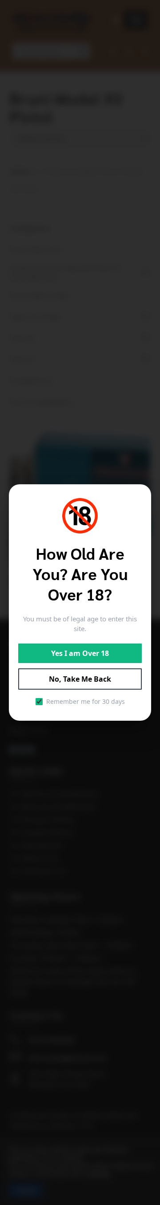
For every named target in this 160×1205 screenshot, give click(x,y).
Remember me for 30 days (85, 701)
